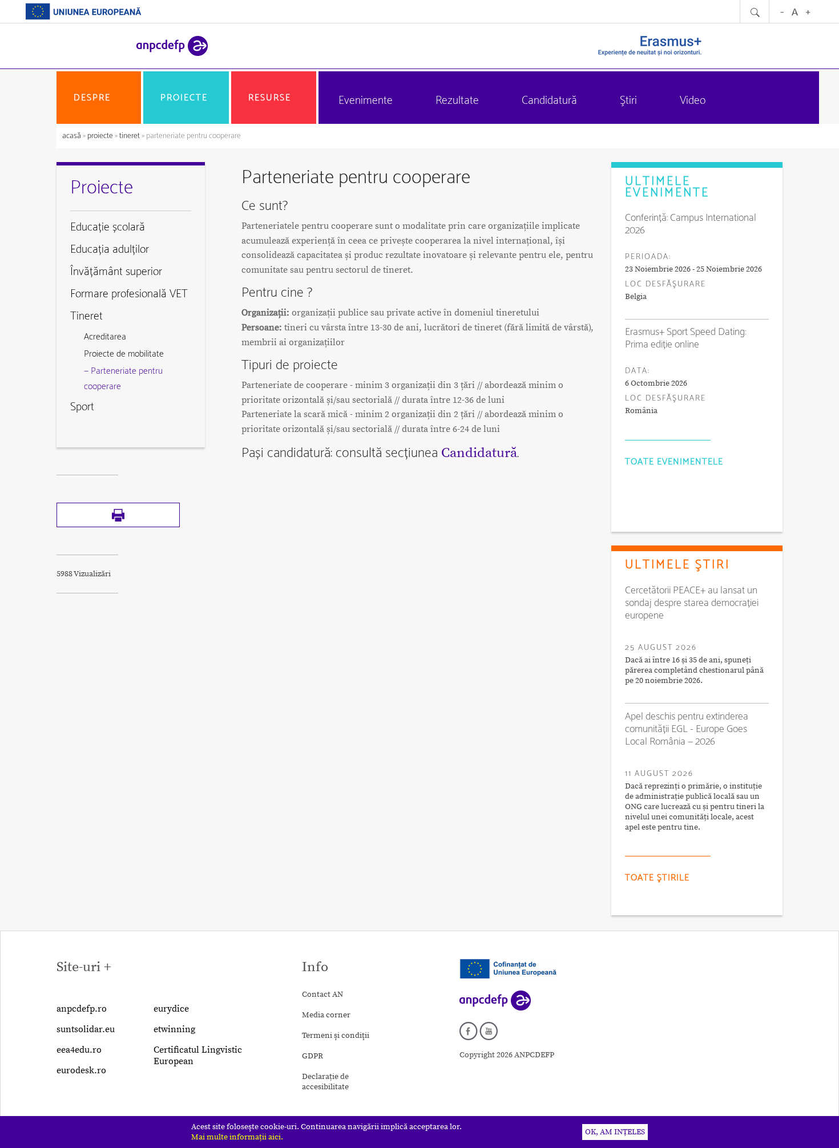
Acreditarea (105, 337)
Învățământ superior (116, 271)
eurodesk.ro (81, 1070)
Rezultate (457, 100)
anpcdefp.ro (82, 1008)
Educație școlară (107, 227)
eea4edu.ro (79, 1050)
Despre (92, 98)
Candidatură (549, 100)
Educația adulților (109, 249)
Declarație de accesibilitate (325, 1082)
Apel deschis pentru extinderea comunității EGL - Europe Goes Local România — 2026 (686, 729)
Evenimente (365, 100)
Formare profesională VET (129, 294)
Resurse (269, 98)
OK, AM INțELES (615, 1132)
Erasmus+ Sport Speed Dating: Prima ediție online (685, 338)
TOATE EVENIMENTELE (674, 462)
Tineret (129, 136)
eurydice (171, 1008)
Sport (82, 407)
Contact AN (322, 994)
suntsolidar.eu (86, 1029)
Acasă (72, 136)
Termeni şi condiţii (335, 1035)
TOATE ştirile (657, 878)
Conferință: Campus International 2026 (690, 224)
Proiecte (184, 98)
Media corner (326, 1015)
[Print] (118, 525)
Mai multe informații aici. (237, 1137)
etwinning (174, 1029)
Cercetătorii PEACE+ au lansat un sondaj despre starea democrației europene (692, 603)
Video (692, 100)
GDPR (312, 1056)
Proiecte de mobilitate (124, 354)
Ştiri (628, 100)
